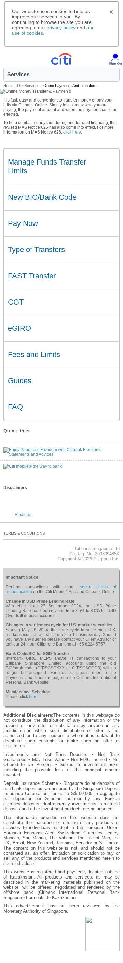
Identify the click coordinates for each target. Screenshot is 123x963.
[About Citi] (117, 535)
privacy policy (61, 27)
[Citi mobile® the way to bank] (32, 466)
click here (72, 132)
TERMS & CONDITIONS (24, 533)
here (33, 696)
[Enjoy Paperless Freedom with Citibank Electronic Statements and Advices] (61, 449)
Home (8, 85)
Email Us (23, 514)
